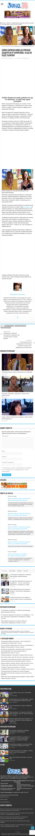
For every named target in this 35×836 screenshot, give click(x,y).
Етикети (26, 571)
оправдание (27, 207)
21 (16, 723)
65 (16, 702)
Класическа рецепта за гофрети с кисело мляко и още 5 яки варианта (21, 751)
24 (16, 715)
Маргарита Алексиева (8, 58)
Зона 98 (26, 792)
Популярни (12, 571)
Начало (3, 23)
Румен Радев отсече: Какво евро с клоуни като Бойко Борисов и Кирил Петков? (21, 699)
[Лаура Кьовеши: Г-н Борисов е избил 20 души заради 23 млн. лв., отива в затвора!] (4, 714)
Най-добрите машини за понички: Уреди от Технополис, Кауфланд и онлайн (20, 591)
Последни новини (7, 639)
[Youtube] (19, 832)
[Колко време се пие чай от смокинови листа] (4, 694)
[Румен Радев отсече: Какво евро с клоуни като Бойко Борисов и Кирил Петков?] (4, 701)
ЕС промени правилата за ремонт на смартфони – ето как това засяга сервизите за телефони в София (21, 582)
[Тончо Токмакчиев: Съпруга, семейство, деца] (4, 707)
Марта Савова (3, 799)
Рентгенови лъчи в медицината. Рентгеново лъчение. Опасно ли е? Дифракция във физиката (24, 344)
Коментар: (5, 436)
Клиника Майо (4, 783)
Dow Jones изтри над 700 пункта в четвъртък (14, 657)
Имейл (4, 457)
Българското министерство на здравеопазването (7, 789)
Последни (4, 571)
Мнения (19, 571)
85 (16, 695)
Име (3, 451)
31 (16, 708)
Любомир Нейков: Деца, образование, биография (17, 372)
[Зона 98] (17, 5)
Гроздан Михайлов (5, 802)
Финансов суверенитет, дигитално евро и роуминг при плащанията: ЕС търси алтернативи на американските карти (16, 651)
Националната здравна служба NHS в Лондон (6, 786)
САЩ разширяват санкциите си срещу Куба (14, 655)
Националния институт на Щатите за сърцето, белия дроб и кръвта (25, 786)
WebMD (19, 783)
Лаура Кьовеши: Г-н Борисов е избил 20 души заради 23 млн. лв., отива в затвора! (21, 712)
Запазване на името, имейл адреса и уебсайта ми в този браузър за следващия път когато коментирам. (16, 469)
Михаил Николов (4, 797)
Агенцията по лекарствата (24, 788)
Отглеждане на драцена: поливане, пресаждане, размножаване (19, 731)
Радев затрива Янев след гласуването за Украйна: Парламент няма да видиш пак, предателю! (21, 720)
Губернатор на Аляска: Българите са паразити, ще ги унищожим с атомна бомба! (11, 335)
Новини (9, 23)
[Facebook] (17, 318)
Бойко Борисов (9, 325)
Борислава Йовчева (20, 325)
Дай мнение (26, 58)
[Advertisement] (17, 77)
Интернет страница (7, 462)
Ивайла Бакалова (6, 327)
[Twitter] (17, 832)
